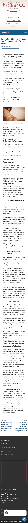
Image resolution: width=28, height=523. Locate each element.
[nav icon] (25, 32)
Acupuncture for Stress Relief (10, 48)
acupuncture (19, 129)
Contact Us (5, 32)
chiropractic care (8, 129)
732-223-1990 (14, 20)
